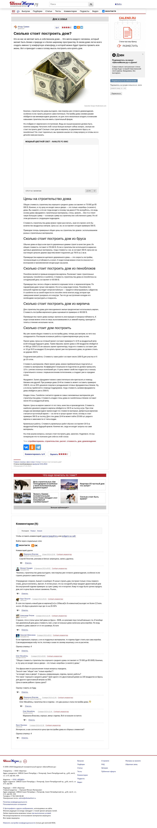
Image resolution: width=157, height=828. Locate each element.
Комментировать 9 (35, 454)
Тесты (58, 11)
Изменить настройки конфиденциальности (19, 823)
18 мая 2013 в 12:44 (49, 554)
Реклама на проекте (133, 761)
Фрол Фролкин (21, 725)
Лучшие (39, 531)
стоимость (72, 441)
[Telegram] (81, 27)
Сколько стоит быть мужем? (89, 498)
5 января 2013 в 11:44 (45, 711)
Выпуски (26, 11)
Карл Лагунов (25, 599)
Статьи (48, 11)
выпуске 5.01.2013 (40, 464)
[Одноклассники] (78, 27)
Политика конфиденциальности (15, 802)
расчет (63, 441)
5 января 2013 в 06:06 (38, 656)
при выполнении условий (41, 813)
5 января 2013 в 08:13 (44, 635)
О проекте (105, 761)
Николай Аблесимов (27, 635)
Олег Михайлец (22, 656)
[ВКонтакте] (75, 27)
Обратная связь (131, 764)
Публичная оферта (108, 771)
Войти (118, 4)
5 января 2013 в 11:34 (49, 697)
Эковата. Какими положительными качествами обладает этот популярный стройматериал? (45, 498)
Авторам (104, 768)
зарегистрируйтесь (50, 536)
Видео (95, 11)
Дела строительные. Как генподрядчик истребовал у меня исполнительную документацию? (45, 485)
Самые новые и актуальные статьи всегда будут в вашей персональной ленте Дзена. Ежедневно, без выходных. (126, 70)
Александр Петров (27, 615)
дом (79, 441)
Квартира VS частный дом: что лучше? (92, 485)
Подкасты (84, 11)
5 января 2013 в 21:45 (43, 616)
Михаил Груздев (26, 568)
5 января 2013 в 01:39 (37, 725)
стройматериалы (36, 441)
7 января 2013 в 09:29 (39, 599)
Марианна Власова (31, 554)
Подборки (37, 11)
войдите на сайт (69, 536)
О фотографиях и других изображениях (18, 808)
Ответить (28, 563)
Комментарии (70, 11)
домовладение (89, 441)
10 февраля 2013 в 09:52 (42, 568)
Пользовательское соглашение (14, 804)
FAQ (103, 764)
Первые (33, 531)
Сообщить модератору (64, 554)
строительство (52, 441)
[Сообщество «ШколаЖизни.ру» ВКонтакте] (109, 11)
